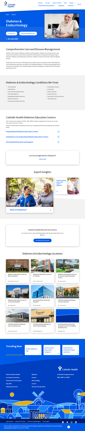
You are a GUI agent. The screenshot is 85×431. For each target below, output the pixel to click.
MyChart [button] (40, 3)
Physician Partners (12, 387)
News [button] (65, 3)
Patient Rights (46, 421)
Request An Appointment (28, 33)
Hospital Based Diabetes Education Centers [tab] (22, 132)
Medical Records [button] (57, 3)
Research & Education (38, 387)
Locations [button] (61, 5)
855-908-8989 (13, 39)
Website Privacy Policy (20, 421)
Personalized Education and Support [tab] (19, 142)
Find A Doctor (11, 33)
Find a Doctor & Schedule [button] (46, 5)
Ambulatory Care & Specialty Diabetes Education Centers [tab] (27, 137)
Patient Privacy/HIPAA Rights (34, 421)
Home (7, 14)
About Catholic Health (13, 374)
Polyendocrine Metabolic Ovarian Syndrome (69, 350)
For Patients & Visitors (13, 377)
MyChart (34, 374)
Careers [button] (71, 3)
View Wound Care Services (42, 240)
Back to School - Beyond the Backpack (49, 350)
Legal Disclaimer (9, 421)
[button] (67, 186)
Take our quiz (42, 159)
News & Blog (36, 380)
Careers (34, 377)
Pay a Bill (8, 383)
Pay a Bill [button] (47, 3)
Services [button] (70, 5)
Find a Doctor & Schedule (14, 380)
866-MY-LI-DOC (63, 377)
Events (34, 383)
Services (14, 14)
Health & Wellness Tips (31, 350)
